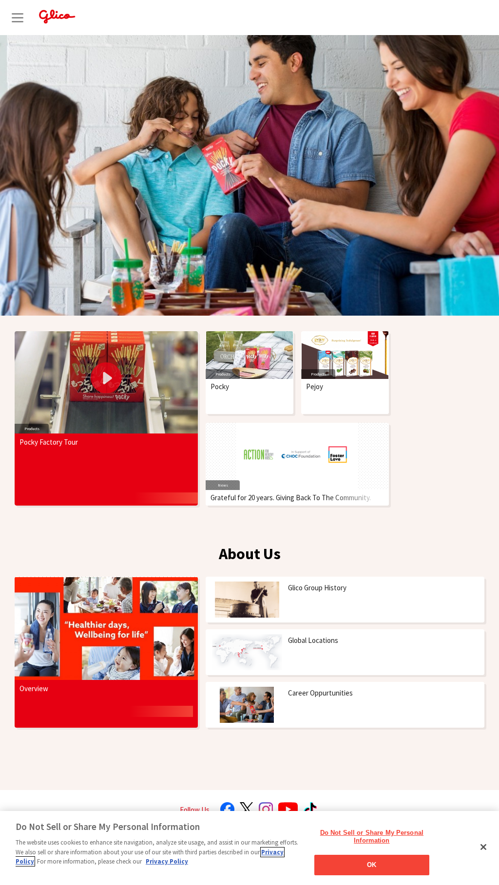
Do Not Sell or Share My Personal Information (371, 836)
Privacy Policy (167, 861)
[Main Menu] (17, 17)
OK (371, 864)
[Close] (483, 847)
